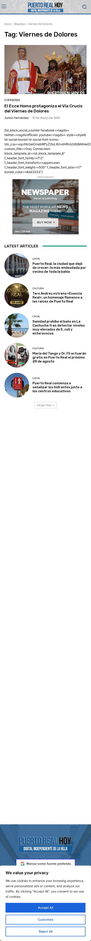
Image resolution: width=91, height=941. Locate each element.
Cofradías (12, 100)
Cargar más (44, 405)
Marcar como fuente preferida (49, 863)
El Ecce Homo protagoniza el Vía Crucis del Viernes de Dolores (43, 108)
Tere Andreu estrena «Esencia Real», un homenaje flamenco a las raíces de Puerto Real (57, 297)
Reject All (45, 931)
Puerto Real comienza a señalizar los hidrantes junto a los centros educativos (57, 387)
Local (36, 259)
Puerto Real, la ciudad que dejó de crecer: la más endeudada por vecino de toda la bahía (59, 268)
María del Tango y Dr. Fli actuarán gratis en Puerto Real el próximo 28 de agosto (59, 357)
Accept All (45, 907)
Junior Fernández (16, 117)
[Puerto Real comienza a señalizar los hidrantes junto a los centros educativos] (16, 385)
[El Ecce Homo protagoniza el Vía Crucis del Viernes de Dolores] (45, 69)
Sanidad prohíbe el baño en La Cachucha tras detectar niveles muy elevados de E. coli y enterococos (58, 327)
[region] (45, 903)
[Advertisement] (45, 621)
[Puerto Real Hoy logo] (45, 843)
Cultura (38, 288)
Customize (45, 919)
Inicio (7, 24)
